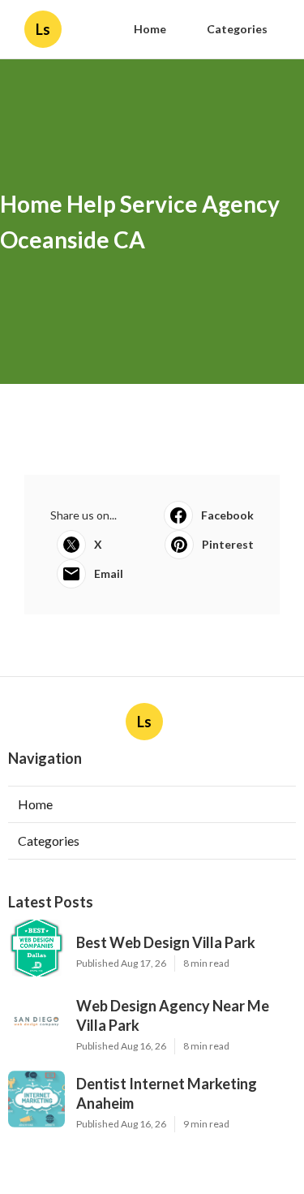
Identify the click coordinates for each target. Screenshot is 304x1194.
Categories (237, 29)
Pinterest (228, 544)
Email (108, 573)
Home (150, 29)
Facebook (227, 515)
